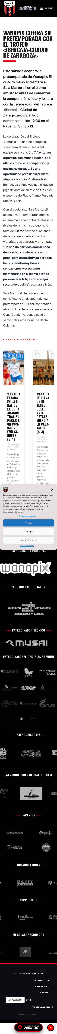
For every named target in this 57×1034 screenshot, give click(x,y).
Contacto (42, 980)
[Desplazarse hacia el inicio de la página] (50, 1027)
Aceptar (28, 523)
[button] (52, 489)
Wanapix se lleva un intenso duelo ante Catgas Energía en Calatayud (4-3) (43, 413)
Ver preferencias (29, 540)
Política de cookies (27, 546)
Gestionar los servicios (27, 516)
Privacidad (43, 986)
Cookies (43, 992)
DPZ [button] (28, 1000)
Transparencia (43, 1007)
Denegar (28, 531)
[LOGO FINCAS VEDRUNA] (29, 793)
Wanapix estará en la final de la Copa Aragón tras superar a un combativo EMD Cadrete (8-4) (13, 416)
